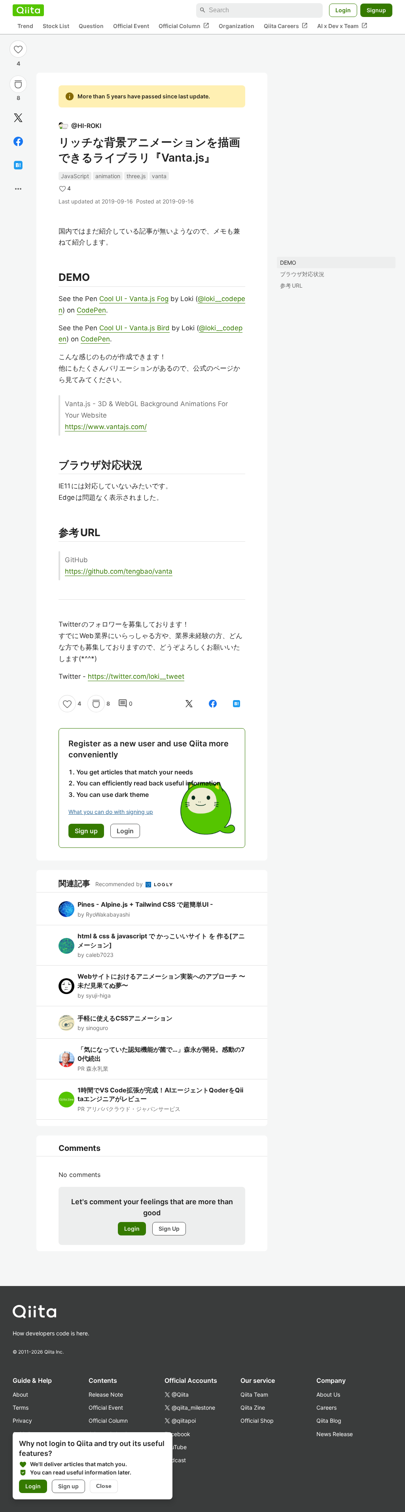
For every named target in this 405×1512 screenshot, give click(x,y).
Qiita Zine (252, 1407)
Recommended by (119, 884)
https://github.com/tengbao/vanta (118, 571)
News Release (334, 1434)
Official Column (184, 26)
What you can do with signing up (110, 811)
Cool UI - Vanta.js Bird (134, 328)
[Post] (18, 117)
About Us (328, 1394)
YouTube (176, 1447)
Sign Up (169, 1228)
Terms (20, 1407)
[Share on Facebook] (18, 141)
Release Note (106, 1394)
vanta (159, 176)
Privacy (22, 1420)
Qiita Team (254, 1394)
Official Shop (257, 1420)
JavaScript (75, 176)
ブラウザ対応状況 (302, 274)
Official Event (131, 26)
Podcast (175, 1460)
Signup (376, 10)
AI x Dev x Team (342, 26)
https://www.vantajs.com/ (106, 427)
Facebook (177, 1434)
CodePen (91, 310)
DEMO (288, 262)
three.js (136, 176)
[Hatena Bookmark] (18, 165)
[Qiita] (28, 10)
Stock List (56, 26)
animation (107, 176)
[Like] (18, 49)
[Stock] (18, 84)
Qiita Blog (328, 1420)
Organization (236, 26)
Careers (326, 1407)
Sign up (68, 1486)
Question (91, 26)
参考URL (291, 285)
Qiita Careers (286, 26)
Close (104, 1486)
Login (343, 10)
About (20, 1394)
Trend (25, 26)
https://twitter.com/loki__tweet (136, 676)
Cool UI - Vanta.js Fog (133, 299)
